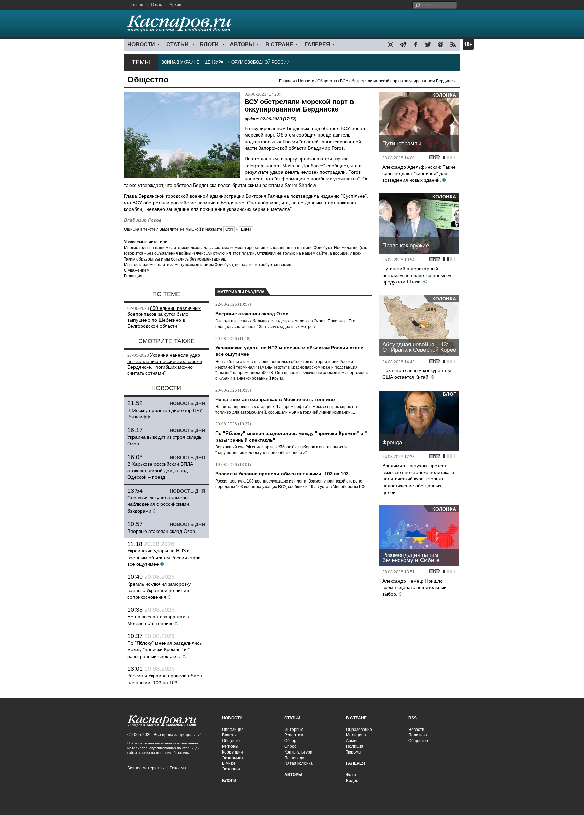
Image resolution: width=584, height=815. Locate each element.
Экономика (232, 758)
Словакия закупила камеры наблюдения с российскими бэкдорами (158, 504)
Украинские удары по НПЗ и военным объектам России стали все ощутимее (164, 557)
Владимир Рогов (142, 220)
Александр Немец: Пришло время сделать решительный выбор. (414, 587)
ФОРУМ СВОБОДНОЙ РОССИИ (259, 62)
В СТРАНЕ (279, 44)
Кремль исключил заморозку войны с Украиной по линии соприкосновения (159, 590)
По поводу (294, 758)
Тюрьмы (353, 752)
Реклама (178, 768)
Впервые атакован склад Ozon (161, 531)
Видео (352, 780)
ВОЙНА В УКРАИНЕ (180, 62)
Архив (175, 4)
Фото (351, 774)
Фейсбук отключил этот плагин (225, 253)
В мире (229, 763)
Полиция (354, 746)
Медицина (356, 735)
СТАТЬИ (177, 44)
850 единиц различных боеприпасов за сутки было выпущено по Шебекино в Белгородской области (164, 317)
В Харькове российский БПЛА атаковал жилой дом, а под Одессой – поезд (160, 470)
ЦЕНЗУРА (213, 62)
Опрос (290, 746)
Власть (229, 735)
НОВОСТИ (141, 44)
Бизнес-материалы (146, 768)
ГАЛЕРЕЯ (317, 44)
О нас (156, 4)
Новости (416, 729)
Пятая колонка (298, 763)
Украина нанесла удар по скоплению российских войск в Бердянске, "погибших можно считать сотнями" (164, 364)
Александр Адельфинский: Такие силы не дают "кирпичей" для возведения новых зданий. (419, 173)
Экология (231, 769)
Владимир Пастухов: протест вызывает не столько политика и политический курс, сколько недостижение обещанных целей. (418, 479)
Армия (352, 740)
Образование (359, 729)
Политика (417, 735)
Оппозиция (233, 729)
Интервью (293, 729)
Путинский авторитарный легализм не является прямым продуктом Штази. (416, 275)
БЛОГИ (209, 44)
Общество (327, 81)
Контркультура (298, 752)
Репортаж (293, 735)
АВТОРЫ (242, 44)
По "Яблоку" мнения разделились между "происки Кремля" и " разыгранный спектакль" (164, 649)
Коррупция (232, 752)
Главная (135, 4)
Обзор (290, 740)
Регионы (230, 746)
